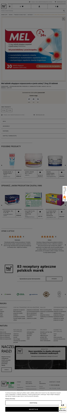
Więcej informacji (10, 398)
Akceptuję (33, 409)
